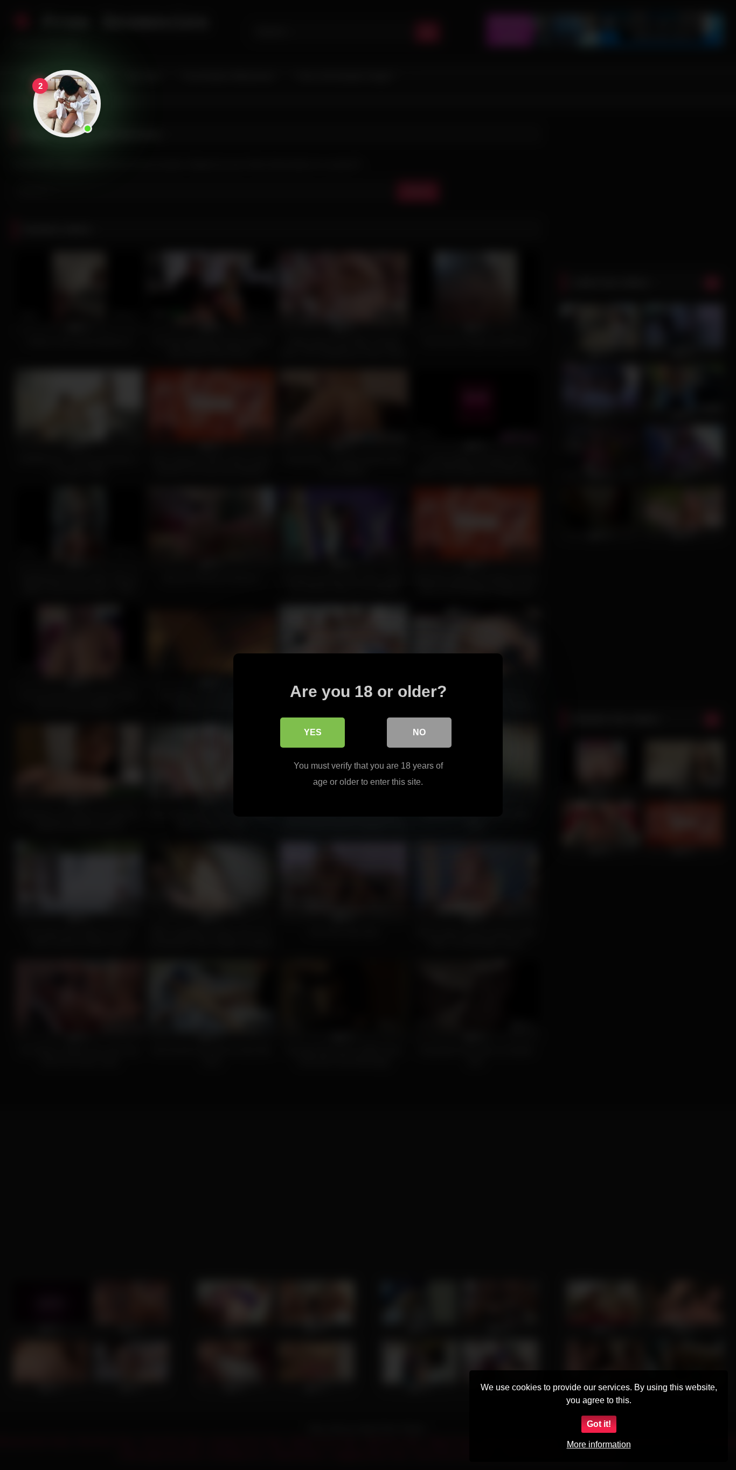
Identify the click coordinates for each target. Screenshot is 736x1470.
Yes (313, 732)
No (419, 732)
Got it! (599, 1424)
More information (599, 1444)
